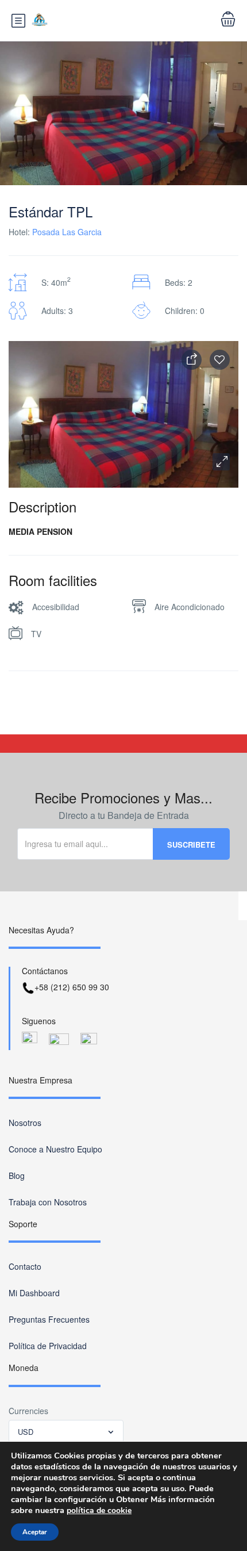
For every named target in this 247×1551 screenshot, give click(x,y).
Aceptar (34, 1532)
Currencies (28, 1410)
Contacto (25, 1266)
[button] (221, 461)
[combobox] (66, 1431)
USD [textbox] (25, 1431)
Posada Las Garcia (67, 232)
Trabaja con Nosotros (48, 1202)
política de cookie (99, 1510)
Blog (17, 1175)
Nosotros (25, 1122)
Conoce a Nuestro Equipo (55, 1149)
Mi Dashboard (34, 1293)
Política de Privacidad (48, 1345)
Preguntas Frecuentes (49, 1319)
